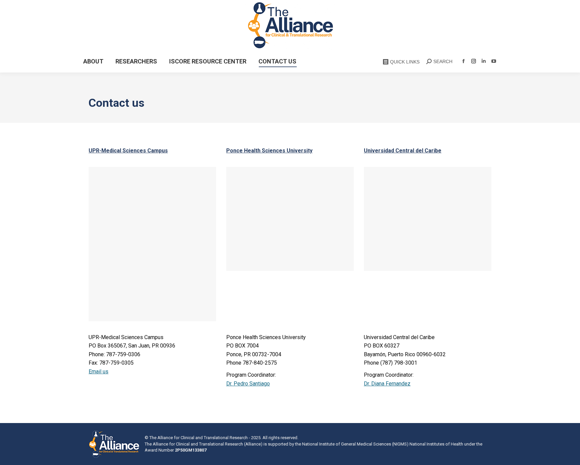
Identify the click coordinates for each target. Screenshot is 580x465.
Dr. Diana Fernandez (387, 383)
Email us (98, 371)
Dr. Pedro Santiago (248, 383)
